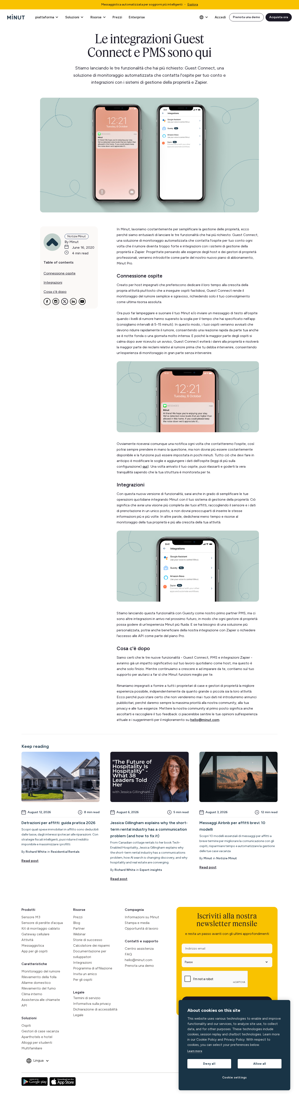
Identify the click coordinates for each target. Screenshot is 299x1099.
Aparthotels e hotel (36, 1037)
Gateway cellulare (35, 934)
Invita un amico (85, 974)
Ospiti (26, 1025)
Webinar (79, 934)
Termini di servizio (86, 998)
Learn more (194, 1051)
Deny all (209, 1063)
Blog (76, 923)
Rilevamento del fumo (38, 988)
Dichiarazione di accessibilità (95, 1009)
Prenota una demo (246, 17)
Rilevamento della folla (38, 977)
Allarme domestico (36, 983)
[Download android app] (34, 1081)
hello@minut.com (138, 960)
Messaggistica (32, 945)
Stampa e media (137, 923)
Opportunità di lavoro (141, 928)
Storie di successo (87, 940)
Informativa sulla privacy (92, 1004)
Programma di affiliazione (92, 968)
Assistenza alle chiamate (40, 1000)
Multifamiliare (31, 1048)
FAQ (128, 954)
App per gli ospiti (34, 951)
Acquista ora (278, 17)
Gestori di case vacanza (40, 1031)
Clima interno (31, 994)
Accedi (220, 17)
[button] (47, 17)
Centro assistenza (139, 948)
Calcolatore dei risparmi (91, 945)
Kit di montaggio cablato (40, 928)
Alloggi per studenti (36, 1042)
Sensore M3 (30, 917)
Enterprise (137, 17)
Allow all (259, 1063)
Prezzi (117, 17)
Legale (78, 992)
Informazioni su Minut (142, 917)
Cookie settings (234, 1077)
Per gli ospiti (82, 979)
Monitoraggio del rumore (40, 971)
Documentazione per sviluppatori (89, 954)
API (24, 1005)
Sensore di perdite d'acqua (42, 923)
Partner (79, 928)
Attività (27, 940)
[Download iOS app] (62, 1081)
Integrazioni (82, 962)
